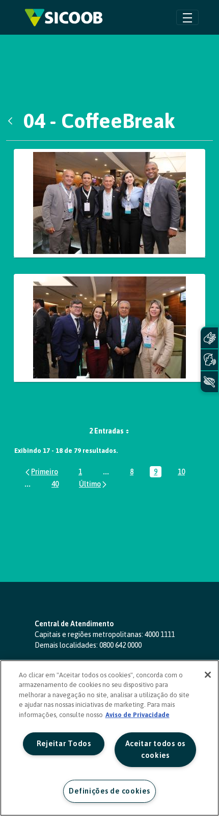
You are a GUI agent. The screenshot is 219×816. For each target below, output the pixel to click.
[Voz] (209, 359)
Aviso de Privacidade (137, 715)
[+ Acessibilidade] (209, 381)
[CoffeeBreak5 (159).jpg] (109, 203)
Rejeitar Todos (64, 744)
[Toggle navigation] (187, 17)
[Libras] (209, 337)
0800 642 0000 (120, 645)
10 (183, 472)
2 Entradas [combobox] (106, 431)
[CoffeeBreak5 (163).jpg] (109, 328)
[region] (109, 738)
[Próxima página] (93, 484)
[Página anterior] (41, 471)
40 (57, 485)
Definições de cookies (109, 791)
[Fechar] (208, 675)
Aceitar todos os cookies (155, 749)
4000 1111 (160, 634)
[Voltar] (12, 121)
